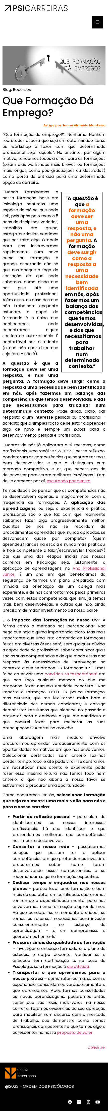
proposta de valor (75, 1032)
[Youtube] (98, 1102)
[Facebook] (70, 1102)
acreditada (78, 966)
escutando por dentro (68, 481)
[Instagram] (88, 1102)
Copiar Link (96, 1048)
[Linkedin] (79, 1102)
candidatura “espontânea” (71, 674)
